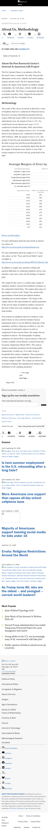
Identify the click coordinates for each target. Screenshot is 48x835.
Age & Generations (8, 415)
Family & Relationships (11, 713)
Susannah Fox (23, 49)
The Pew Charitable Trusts (19, 808)
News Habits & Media (11, 733)
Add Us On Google (18, 43)
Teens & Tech (36, 418)
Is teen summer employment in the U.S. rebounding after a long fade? (24, 466)
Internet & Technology (11, 728)
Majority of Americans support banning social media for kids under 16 (24, 532)
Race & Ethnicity (8, 694)
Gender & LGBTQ (9, 709)
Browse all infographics (11, 235)
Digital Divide (20, 415)
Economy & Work (9, 718)
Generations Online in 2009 (14, 23)
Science (5, 723)
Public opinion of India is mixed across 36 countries (25, 646)
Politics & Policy (8, 679)
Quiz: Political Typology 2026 (19, 610)
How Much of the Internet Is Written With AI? (23, 618)
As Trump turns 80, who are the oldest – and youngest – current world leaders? (22, 591)
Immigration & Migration (12, 689)
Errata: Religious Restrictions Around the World (24, 553)
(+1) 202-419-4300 (9, 672)
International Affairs (10, 684)
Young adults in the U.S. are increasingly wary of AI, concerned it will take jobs (25, 638)
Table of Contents (10, 56)
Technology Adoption (24, 418)
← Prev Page (24, 373)
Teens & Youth (7, 421)
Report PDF (10, 382)
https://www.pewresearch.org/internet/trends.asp (20, 247)
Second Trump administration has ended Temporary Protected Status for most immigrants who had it (25, 628)
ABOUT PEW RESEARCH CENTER (13, 794)
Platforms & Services (9, 418)
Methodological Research (12, 738)
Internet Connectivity (32, 415)
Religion (5, 699)
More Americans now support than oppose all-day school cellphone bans (24, 498)
